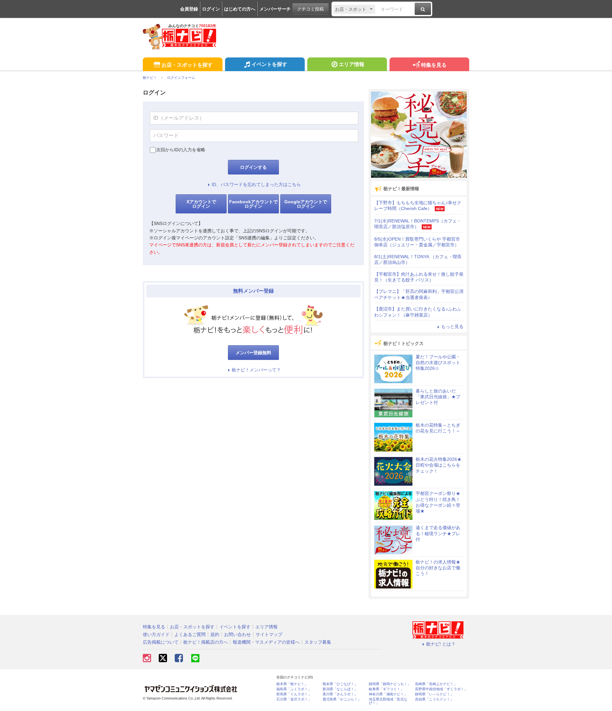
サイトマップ (269, 634)
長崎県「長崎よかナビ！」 (436, 684)
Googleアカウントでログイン (305, 204)
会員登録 (189, 8)
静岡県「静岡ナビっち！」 (390, 684)
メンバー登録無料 (253, 352)
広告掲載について (160, 642)
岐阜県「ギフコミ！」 (386, 689)
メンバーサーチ (275, 8)
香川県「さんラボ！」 (340, 694)
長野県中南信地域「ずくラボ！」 (441, 689)
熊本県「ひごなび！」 (340, 684)
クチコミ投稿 (310, 8)
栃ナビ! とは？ (440, 644)
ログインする (253, 167)
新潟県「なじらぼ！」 (340, 689)
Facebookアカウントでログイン (253, 204)
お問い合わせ (237, 634)
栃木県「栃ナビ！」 (292, 684)
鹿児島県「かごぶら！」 (342, 699)
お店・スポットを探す (187, 65)
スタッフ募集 (317, 642)
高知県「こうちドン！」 (434, 699)
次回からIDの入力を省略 (180, 149)
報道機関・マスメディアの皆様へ (266, 642)
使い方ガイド (156, 634)
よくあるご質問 (190, 634)
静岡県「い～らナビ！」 (434, 694)
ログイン (211, 8)
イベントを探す (269, 64)
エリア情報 (351, 64)
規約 (214, 634)
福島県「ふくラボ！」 (293, 689)
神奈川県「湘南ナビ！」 (388, 694)
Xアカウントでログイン (201, 204)
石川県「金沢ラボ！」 (293, 699)
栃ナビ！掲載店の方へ (205, 642)
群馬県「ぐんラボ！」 (293, 694)
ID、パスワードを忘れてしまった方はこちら (256, 184)
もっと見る (452, 326)
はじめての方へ (239, 8)
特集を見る (434, 65)
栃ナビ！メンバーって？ (256, 369)
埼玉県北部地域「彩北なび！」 (388, 701)
